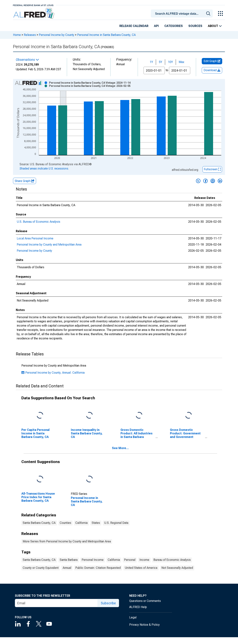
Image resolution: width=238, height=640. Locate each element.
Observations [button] (26, 59)
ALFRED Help (138, 607)
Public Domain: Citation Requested (98, 568)
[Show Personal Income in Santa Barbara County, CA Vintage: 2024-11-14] (90, 82)
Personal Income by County (56, 35)
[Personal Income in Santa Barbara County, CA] (89, 479)
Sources (195, 26)
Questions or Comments (145, 601)
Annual (67, 568)
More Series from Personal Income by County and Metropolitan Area (67, 541)
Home (17, 35)
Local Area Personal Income (35, 238)
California (81, 523)
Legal (132, 617)
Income (144, 560)
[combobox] (182, 13)
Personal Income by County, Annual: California (55, 372)
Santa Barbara (69, 560)
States (96, 523)
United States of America (141, 568)
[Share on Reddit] (212, 181)
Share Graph (23, 181)
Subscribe (108, 603)
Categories (173, 26)
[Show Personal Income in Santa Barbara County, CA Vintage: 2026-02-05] (90, 85)
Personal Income (93, 560)
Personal (129, 560)
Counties (65, 523)
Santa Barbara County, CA (39, 523)
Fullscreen (211, 169)
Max (181, 62)
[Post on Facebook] (205, 181)
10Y (170, 62)
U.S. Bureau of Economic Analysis (38, 221)
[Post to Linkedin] (220, 181)
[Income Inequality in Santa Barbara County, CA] (89, 415)
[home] (34, 13)
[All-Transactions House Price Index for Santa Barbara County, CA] (40, 479)
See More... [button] (120, 448)
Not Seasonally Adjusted (177, 568)
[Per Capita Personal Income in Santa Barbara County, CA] (40, 415)
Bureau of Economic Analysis (172, 560)
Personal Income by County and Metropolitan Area (49, 244)
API (156, 26)
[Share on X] (198, 181)
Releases (30, 35)
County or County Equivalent (41, 568)
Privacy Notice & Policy (144, 624)
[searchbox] (182, 13)
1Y (151, 62)
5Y (160, 62)
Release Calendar (133, 26)
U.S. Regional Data (116, 523)
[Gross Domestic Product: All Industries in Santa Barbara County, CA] (139, 415)
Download (210, 70)
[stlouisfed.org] (33, 5)
